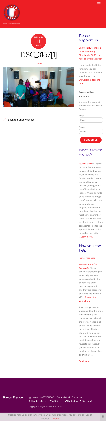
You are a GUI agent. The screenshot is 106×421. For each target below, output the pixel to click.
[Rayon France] (11, 20)
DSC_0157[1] (38, 55)
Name (82, 127)
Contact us (72, 401)
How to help (37, 401)
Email (81, 115)
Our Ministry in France (67, 397)
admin (38, 64)
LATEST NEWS (47, 397)
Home (34, 397)
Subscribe (91, 140)
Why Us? (54, 401)
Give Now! (86, 401)
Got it (56, 418)
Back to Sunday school (21, 119)
